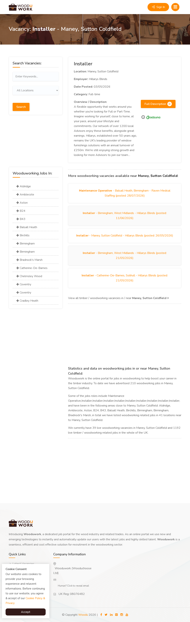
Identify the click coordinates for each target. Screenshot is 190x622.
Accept (25, 612)
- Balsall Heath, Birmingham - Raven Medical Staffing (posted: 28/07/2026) (124, 193)
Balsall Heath (28, 227)
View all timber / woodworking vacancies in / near (117, 298)
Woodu (83, 615)
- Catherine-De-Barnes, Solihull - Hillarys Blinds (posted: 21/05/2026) (125, 278)
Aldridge (25, 186)
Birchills (24, 235)
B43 (22, 219)
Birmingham (27, 243)
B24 (22, 211)
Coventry (25, 284)
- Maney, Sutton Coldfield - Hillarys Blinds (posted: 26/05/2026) (124, 236)
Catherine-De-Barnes (33, 268)
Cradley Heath (28, 301)
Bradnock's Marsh (30, 260)
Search (21, 107)
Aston (23, 203)
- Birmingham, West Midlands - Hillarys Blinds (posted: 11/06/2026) (125, 215)
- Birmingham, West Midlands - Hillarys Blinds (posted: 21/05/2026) (125, 255)
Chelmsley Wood (30, 276)
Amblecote (26, 194)
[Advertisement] (36, 143)
